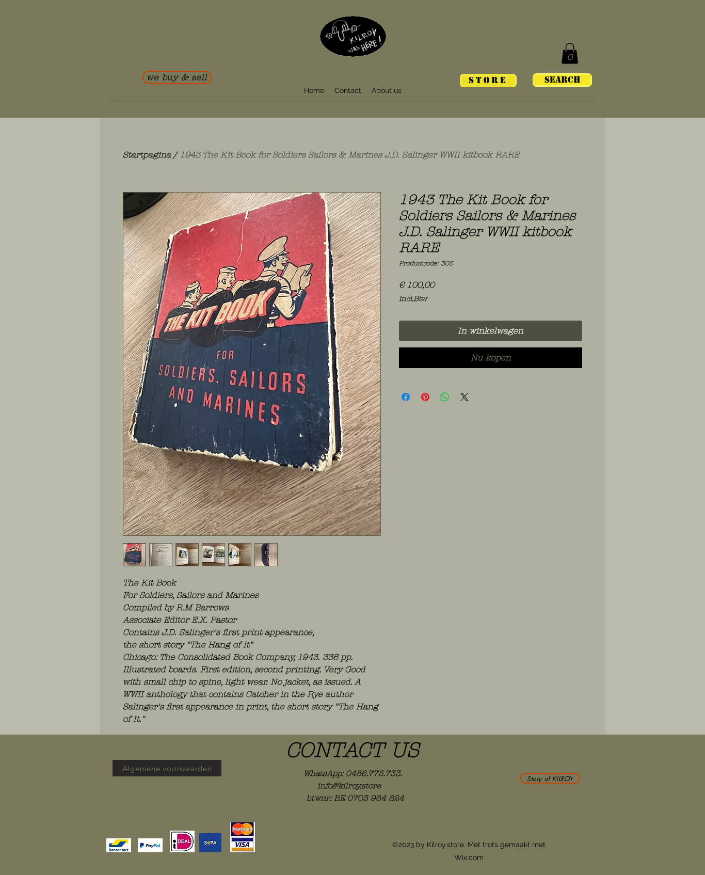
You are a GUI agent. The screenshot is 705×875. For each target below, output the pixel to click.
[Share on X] (464, 397)
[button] (570, 53)
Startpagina (147, 155)
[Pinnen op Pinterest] (425, 397)
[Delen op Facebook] (405, 397)
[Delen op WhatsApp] (445, 397)
